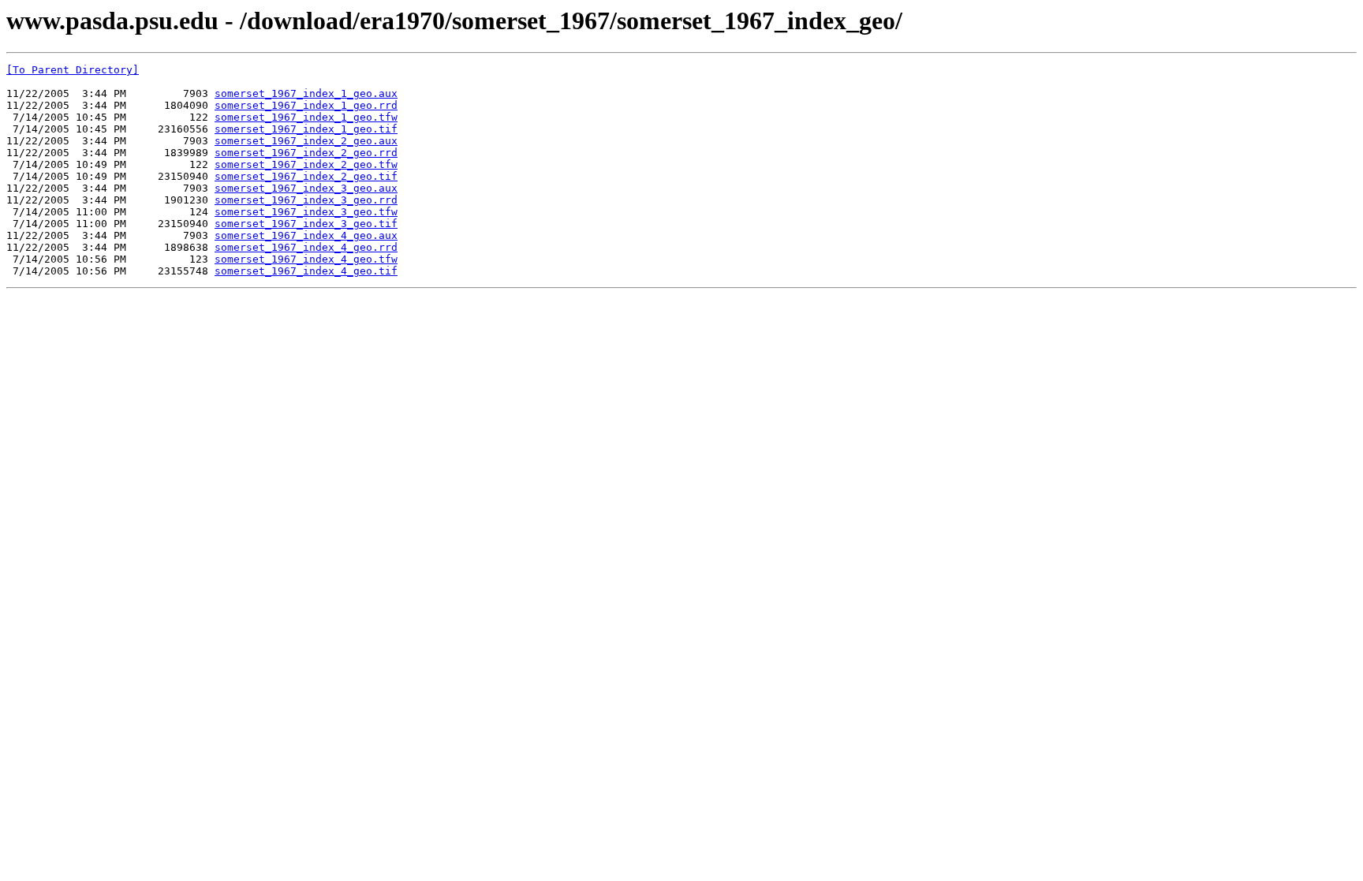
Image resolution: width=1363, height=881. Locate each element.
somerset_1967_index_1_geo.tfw (306, 117)
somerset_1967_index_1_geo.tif (306, 129)
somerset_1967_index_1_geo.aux (306, 93)
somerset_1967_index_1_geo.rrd (306, 105)
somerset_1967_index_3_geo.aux (306, 188)
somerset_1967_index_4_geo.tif (306, 271)
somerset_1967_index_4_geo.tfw (306, 259)
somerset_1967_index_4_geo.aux (306, 235)
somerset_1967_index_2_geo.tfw (306, 164)
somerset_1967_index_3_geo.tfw (306, 212)
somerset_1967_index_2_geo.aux (306, 141)
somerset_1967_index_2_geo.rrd (306, 153)
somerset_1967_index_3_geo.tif (306, 224)
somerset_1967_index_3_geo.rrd (306, 200)
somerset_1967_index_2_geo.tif (306, 176)
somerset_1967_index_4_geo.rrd (306, 247)
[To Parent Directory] (72, 70)
